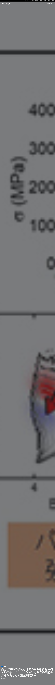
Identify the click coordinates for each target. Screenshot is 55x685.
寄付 (53, 0)
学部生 (41, 0)
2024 (5, 666)
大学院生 (44, 0)
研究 (2, 666)
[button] (51, 3)
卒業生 (49, 0)
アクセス (32, 0)
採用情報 (36, 0)
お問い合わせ (27, 0)
